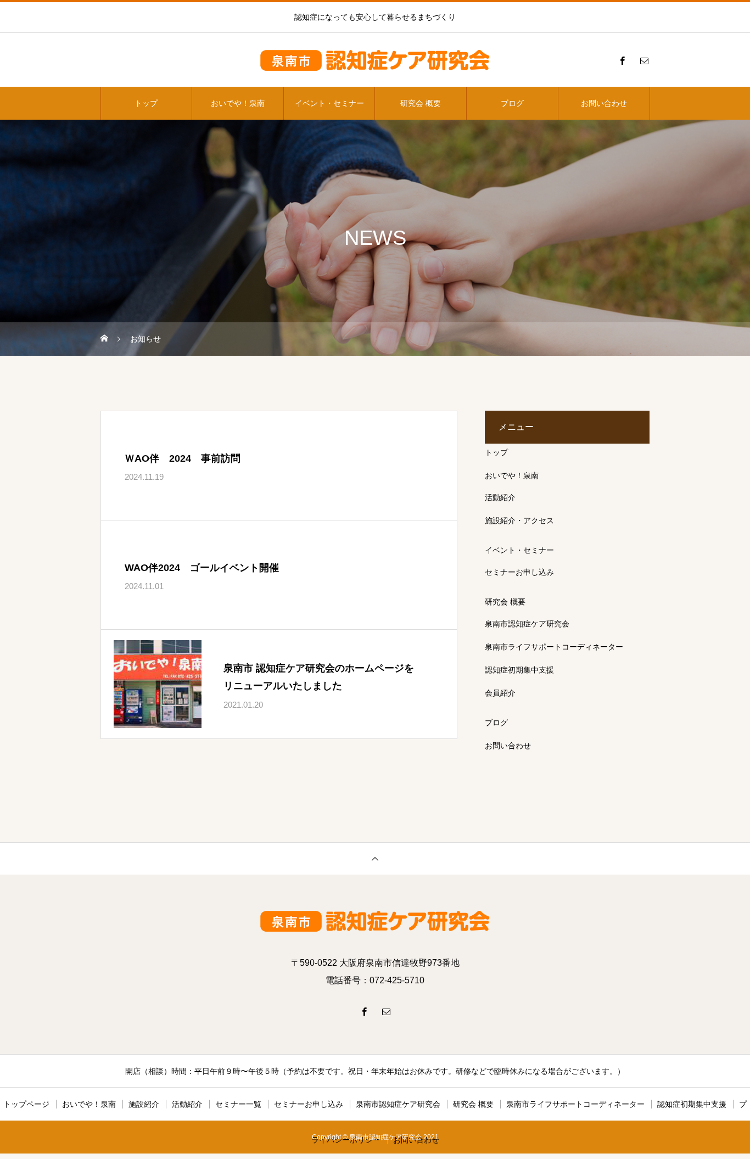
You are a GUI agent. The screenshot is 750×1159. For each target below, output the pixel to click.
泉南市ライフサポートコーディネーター (554, 646)
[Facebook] (622, 60)
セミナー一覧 (238, 1104)
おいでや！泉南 (238, 103)
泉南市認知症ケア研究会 (527, 623)
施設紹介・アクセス (519, 520)
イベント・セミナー (329, 103)
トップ (146, 103)
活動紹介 (500, 497)
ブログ (512, 103)
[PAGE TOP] (375, 858)
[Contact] (644, 60)
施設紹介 (143, 1104)
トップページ (26, 1104)
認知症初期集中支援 (519, 669)
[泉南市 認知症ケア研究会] (375, 60)
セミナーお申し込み (519, 572)
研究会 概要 (420, 103)
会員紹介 (500, 692)
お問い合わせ (604, 103)
